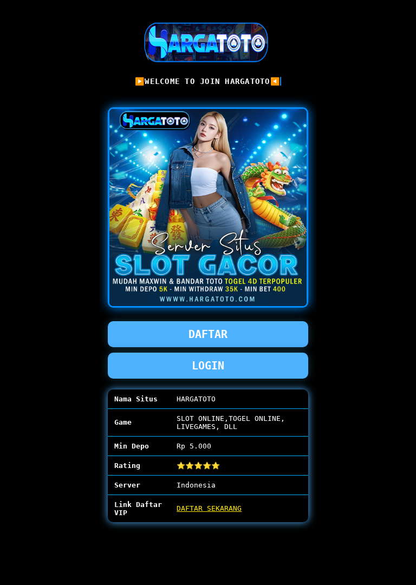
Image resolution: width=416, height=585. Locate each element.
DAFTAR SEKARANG (209, 508)
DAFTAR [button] (207, 334)
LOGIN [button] (208, 365)
